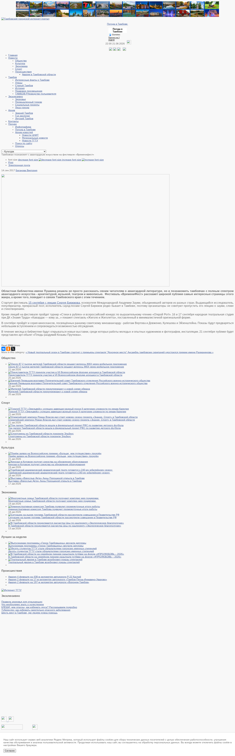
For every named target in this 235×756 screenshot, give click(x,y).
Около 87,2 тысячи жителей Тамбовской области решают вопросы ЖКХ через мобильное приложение (66, 366)
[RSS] (119, 50)
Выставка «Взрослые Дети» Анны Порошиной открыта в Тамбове (45, 481)
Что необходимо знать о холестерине (22, 604)
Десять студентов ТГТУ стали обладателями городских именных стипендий (51, 551)
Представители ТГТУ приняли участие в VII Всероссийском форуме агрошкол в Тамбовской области (65, 375)
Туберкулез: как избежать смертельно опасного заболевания (35, 610)
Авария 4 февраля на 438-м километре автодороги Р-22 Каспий (44, 576)
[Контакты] (12, 728)
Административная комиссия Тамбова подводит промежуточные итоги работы (52, 509)
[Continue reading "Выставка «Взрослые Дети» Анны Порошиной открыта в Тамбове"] (46, 478)
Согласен (10, 750)
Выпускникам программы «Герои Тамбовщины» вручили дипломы (45, 545)
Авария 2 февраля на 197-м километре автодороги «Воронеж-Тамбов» (48, 582)
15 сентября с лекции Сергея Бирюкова (54, 302)
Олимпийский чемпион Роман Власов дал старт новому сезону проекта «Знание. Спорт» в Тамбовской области (71, 419)
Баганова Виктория (26, 170)
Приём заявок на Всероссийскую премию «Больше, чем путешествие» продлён (53, 456)
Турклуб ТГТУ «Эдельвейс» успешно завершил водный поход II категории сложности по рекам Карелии (67, 411)
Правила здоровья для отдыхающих (21, 601)
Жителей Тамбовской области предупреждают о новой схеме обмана (47, 391)
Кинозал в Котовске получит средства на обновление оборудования (46, 464)
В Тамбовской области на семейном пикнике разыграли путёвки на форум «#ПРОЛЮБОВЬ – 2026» (64, 556)
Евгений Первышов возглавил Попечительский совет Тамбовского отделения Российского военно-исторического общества (77, 383)
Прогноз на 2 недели (114, 39)
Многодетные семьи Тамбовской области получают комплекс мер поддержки (52, 501)
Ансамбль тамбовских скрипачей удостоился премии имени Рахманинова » (170, 352)
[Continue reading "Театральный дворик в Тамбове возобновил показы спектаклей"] (45, 559)
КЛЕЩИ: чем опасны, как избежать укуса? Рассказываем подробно (39, 607)
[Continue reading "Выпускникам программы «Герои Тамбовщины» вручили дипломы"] (47, 543)
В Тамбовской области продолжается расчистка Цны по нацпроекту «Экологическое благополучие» (64, 525)
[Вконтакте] (110, 50)
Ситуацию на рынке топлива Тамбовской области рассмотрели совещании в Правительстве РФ (62, 517)
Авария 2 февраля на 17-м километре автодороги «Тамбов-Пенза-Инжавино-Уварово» (57, 579)
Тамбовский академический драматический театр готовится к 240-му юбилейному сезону (59, 472)
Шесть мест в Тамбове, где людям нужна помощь (29, 612)
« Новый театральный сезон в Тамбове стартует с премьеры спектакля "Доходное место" (77, 352)
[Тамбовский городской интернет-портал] (25, 18)
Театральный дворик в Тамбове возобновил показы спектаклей (44, 562)
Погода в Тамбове (117, 24)
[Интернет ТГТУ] (11, 590)
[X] (13, 349)
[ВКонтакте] (3, 349)
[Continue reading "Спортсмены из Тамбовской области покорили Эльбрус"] (41, 433)
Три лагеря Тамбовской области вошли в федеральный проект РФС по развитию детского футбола (64, 428)
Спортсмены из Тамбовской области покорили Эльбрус (39, 436)
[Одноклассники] (114, 50)
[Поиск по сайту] (124, 50)
